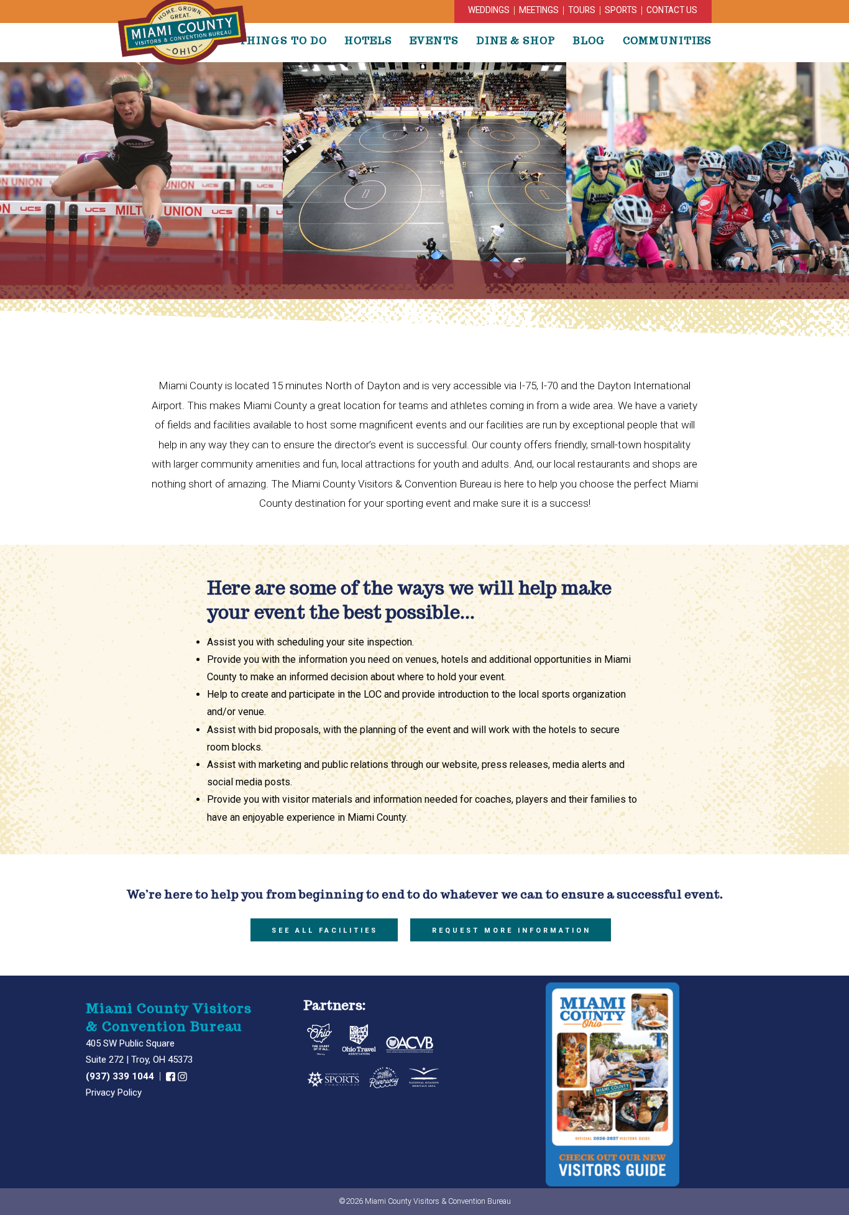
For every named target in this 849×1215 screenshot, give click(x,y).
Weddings (489, 10)
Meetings (539, 10)
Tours (581, 10)
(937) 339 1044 (121, 1076)
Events (434, 40)
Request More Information (511, 930)
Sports (621, 10)
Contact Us (671, 10)
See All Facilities (325, 930)
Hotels (368, 40)
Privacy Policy (114, 1092)
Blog (588, 40)
